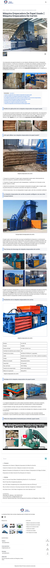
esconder (12, 93)
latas (36, 115)
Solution (7, 10)
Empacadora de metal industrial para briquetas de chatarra (17, 472)
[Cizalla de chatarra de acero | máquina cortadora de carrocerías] (19, 526)
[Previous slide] (5, 35)
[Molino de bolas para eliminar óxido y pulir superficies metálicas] (12, 526)
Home (4, 10)
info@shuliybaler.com (6, 547)
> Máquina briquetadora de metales (33, 524)
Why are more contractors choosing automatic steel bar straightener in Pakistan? (22, 487)
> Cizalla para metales (30, 528)
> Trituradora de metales (31, 530)
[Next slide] (45, 35)
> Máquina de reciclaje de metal (32, 526)
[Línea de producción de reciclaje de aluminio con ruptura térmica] (12, 531)
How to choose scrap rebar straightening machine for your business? (19, 479)
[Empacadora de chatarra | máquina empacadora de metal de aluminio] (19, 531)
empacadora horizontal (30, 68)
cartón (11, 292)
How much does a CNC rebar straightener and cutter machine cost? (19, 489)
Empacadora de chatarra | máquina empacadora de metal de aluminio (19, 465)
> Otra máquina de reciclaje (31, 532)
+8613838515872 (5, 542)
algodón (12, 117)
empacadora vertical (8, 68)
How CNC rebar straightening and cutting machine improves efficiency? (20, 484)
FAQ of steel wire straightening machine (12, 482)
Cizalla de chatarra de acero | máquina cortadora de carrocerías (18, 467)
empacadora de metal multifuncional (33, 117)
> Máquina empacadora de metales (33, 522)
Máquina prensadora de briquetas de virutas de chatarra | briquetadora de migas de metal (24, 470)
